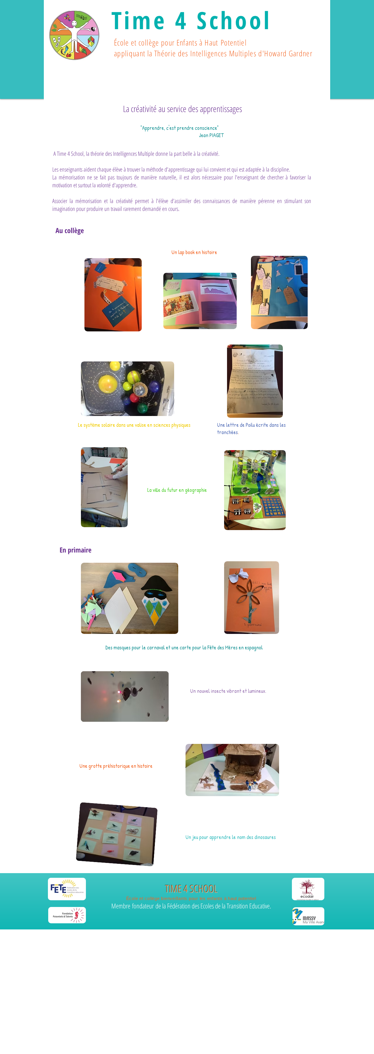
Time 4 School (191, 20)
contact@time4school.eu (150, 977)
